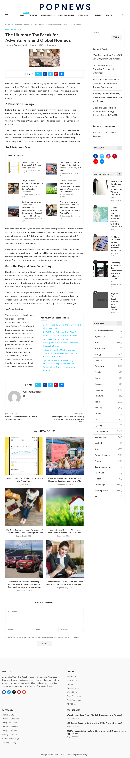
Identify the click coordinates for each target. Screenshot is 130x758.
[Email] (102, 161)
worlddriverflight (21, 45)
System (108, 478)
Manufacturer (108, 437)
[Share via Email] (61, 74)
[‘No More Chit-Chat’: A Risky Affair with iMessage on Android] (100, 243)
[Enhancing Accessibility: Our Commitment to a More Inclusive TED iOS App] (100, 269)
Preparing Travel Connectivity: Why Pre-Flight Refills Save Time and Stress (107, 97)
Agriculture (108, 336)
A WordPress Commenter (103, 132)
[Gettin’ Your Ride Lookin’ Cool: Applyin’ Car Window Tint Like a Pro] (100, 187)
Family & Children (9, 731)
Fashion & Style (8, 715)
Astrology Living (9, 743)
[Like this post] (39, 74)
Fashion (108, 384)
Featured (33, 15)
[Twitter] (102, 156)
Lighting (108, 425)
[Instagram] (108, 156)
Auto (108, 342)
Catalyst (108, 360)
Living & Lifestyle (9, 723)
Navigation (97, 136)
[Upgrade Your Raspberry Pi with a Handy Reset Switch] (100, 300)
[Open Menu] (6, 15)
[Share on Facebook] (45, 74)
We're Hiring (72, 692)
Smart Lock (108, 472)
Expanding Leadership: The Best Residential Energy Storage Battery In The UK (105, 111)
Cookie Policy (73, 688)
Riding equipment (108, 467)
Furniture (108, 395)
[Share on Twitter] (50, 74)
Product (108, 461)
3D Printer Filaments (108, 330)
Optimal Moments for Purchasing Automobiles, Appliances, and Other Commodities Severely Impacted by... (24, 584)
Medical (108, 443)
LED (108, 419)
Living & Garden (48, 15)
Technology (96, 15)
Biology (108, 354)
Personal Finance (66, 15)
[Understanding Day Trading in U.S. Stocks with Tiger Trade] (13, 167)
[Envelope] (24, 692)
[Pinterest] (115, 156)
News (108, 449)
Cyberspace (83, 15)
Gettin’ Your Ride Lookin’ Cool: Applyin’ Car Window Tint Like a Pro (116, 189)
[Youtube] (96, 161)
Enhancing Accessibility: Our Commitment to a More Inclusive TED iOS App (116, 272)
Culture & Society (10, 727)
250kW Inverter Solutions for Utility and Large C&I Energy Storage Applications (106, 83)
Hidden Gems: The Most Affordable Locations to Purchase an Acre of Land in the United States (70, 186)
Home (22, 14)
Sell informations (74, 700)
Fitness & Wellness (10, 719)
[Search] (123, 15)
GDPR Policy (72, 704)
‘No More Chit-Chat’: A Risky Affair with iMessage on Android (115, 244)
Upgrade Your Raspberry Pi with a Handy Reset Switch (115, 301)
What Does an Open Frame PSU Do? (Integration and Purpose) (94, 715)
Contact (70, 684)
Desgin (108, 372)
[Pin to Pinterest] (56, 74)
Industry (108, 407)
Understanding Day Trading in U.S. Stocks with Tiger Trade (31, 165)
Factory (108, 378)
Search (96, 32)
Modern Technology (10, 739)
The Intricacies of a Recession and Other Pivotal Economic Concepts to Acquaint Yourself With (70, 207)
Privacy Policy (73, 680)
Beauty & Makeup (9, 735)
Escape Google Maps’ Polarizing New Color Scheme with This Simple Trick (116, 217)
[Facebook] (96, 156)
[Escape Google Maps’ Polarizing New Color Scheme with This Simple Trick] (100, 214)
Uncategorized (108, 490)
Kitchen (108, 413)
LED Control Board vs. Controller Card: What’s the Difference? (105, 69)
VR (108, 496)
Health (109, 15)
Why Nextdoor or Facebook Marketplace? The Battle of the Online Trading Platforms (32, 186)
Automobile (108, 348)
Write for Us (72, 676)
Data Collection (74, 696)
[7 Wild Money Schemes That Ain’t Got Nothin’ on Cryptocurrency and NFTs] (51, 169)
